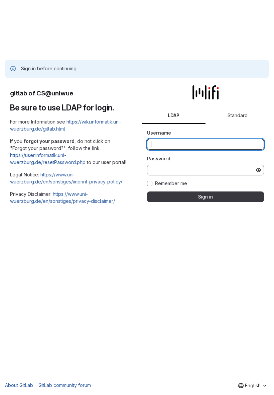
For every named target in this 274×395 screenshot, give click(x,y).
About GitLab (19, 385)
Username (159, 133)
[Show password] (258, 170)
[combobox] (252, 386)
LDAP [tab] (173, 115)
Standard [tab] (238, 115)
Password (158, 158)
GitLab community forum (64, 385)
